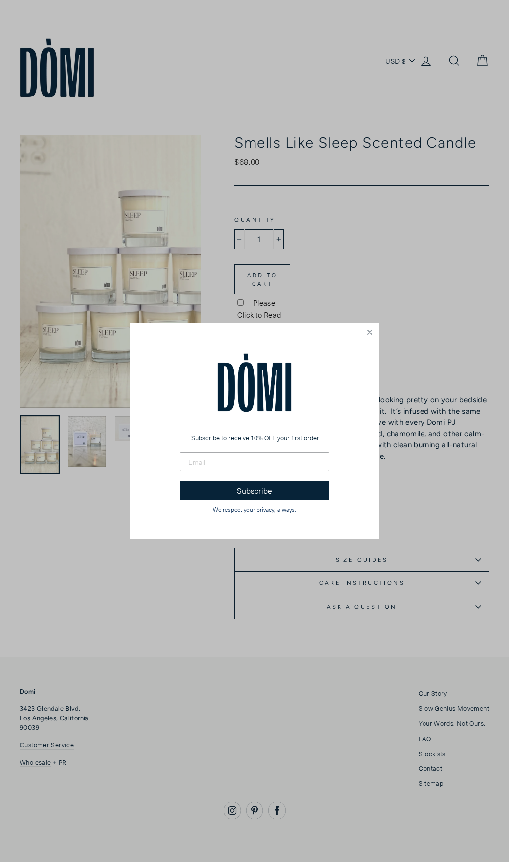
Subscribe (254, 490)
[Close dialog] (370, 332)
